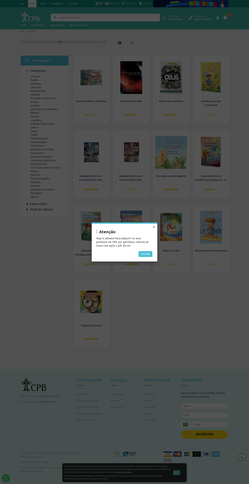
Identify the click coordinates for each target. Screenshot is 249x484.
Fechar (145, 254)
